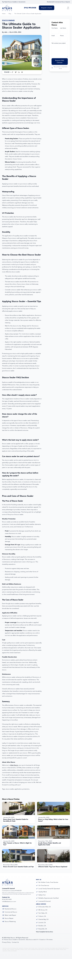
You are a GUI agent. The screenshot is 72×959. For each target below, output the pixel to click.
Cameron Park (41, 948)
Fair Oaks (4, 949)
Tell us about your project (59, 43)
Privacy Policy (6, 942)
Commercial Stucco (11, 912)
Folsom (8, 949)
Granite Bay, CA (43, 919)
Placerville (38, 949)
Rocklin (49, 949)
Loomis (29, 949)
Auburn (36, 948)
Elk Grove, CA (42, 910)
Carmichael (47, 948)
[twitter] (16, 72)
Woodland (15, 950)
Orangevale (33, 949)
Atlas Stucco (14, 765)
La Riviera (22, 949)
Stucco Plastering (10, 921)
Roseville (57, 949)
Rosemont (53, 949)
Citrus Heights (52, 948)
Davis (57, 948)
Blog (10, 13)
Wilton (9, 950)
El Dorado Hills (61, 948)
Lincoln (25, 949)
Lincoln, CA (42, 922)
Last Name (63, 28)
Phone (62, 35)
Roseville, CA (42, 929)
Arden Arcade (31, 948)
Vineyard (61, 949)
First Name (55, 28)
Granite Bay (17, 949)
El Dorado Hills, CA (44, 907)
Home (3, 13)
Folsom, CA (42, 916)
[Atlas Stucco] (7, 8)
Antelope (26, 948)
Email (53, 35)
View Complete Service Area (44, 932)
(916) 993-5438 (30, 8)
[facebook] (13, 72)
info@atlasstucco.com (9, 901)
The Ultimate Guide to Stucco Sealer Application (27, 13)
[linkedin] (19, 72)
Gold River (12, 949)
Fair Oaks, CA (42, 913)
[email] (22, 72)
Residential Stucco (10, 909)
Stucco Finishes (8, 20)
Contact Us (15, 942)
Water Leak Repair (10, 915)
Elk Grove (66, 948)
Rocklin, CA (42, 926)
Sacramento (21, 948)
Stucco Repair (9, 918)
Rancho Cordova (44, 949)
